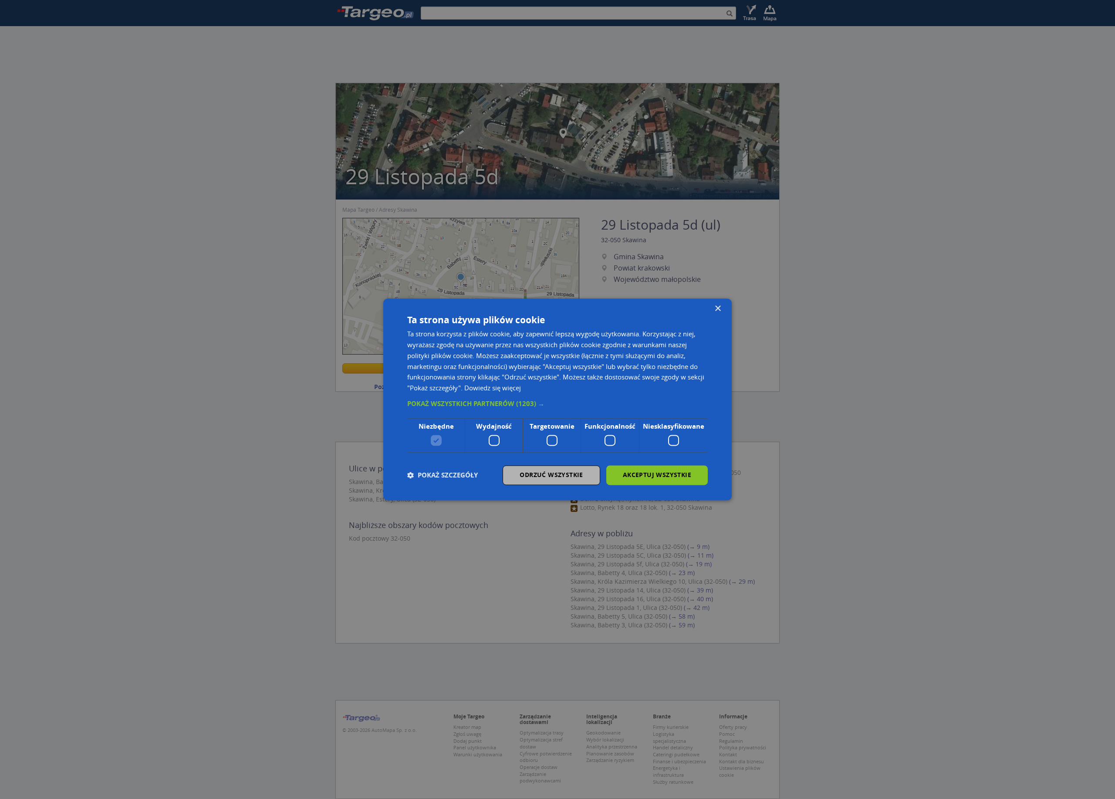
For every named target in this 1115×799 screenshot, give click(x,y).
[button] (557, 404)
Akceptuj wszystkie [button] (657, 475)
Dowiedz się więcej (492, 388)
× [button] (717, 308)
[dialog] (557, 399)
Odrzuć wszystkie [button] (551, 475)
